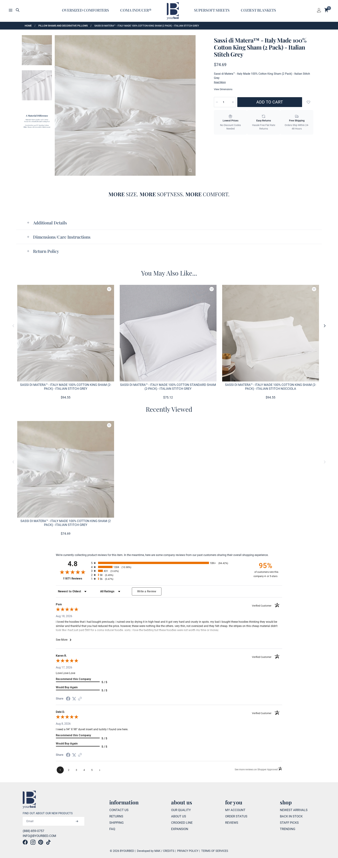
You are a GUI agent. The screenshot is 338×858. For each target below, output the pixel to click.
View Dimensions (223, 89)
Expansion (179, 829)
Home (28, 25)
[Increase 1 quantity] (232, 102)
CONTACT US (119, 810)
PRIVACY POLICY (187, 851)
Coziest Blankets (258, 10)
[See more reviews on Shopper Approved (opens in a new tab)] (80, 699)
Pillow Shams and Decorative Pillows (63, 25)
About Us (178, 816)
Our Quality (181, 810)
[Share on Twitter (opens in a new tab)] (74, 698)
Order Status (236, 816)
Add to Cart (269, 102)
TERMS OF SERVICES (214, 851)
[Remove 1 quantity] (216, 102)
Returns (116, 816)
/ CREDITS (167, 851)
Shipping (116, 822)
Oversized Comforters (85, 10)
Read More (220, 82)
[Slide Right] (324, 326)
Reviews (231, 822)
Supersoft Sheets (212, 10)
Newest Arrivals (294, 810)
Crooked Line (182, 822)
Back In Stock (291, 816)
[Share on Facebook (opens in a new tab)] (68, 699)
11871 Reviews (76, 578)
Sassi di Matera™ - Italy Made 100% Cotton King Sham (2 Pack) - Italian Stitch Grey (146, 25)
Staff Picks (289, 822)
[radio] (169, 563)
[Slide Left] (13, 326)
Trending (287, 829)
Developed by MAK (148, 851)
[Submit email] (77, 821)
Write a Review (146, 591)
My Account (235, 810)
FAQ (112, 829)
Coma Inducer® (135, 10)
